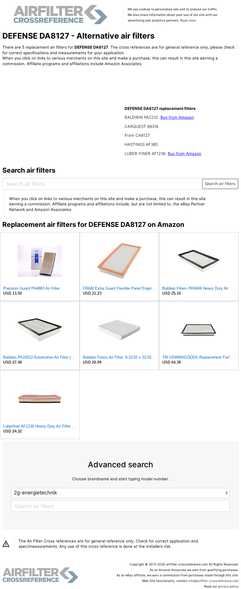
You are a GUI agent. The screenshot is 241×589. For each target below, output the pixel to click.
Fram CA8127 (137, 135)
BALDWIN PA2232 (142, 117)
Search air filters (220, 183)
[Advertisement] (51, 109)
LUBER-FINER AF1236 (146, 153)
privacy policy (228, 586)
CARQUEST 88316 (141, 126)
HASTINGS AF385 (141, 144)
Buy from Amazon (177, 117)
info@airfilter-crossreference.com (213, 581)
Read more (188, 20)
